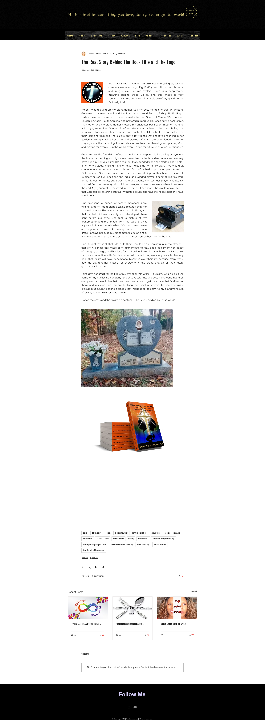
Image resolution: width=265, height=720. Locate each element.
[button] (96, 35)
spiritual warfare (118, 539)
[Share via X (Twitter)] (89, 567)
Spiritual (94, 558)
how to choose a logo (139, 533)
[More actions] (182, 53)
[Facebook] (129, 707)
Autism (85, 558)
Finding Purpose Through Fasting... (130, 623)
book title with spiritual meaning (93, 550)
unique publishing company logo (163, 539)
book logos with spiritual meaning (122, 544)
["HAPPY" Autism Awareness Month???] (88, 608)
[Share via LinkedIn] (96, 567)
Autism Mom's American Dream (173, 623)
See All (194, 591)
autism (85, 533)
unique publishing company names (94, 544)
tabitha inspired (97, 533)
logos (109, 533)
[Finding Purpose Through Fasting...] (133, 608)
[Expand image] (127, 348)
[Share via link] (103, 567)
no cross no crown (103, 539)
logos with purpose (121, 533)
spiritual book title (160, 544)
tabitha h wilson (143, 539)
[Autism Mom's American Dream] (177, 608)
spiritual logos (155, 533)
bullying (131, 539)
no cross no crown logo (172, 533)
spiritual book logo (143, 544)
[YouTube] (135, 707)
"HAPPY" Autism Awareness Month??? (86, 623)
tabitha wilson (87, 539)
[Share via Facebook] (82, 567)
